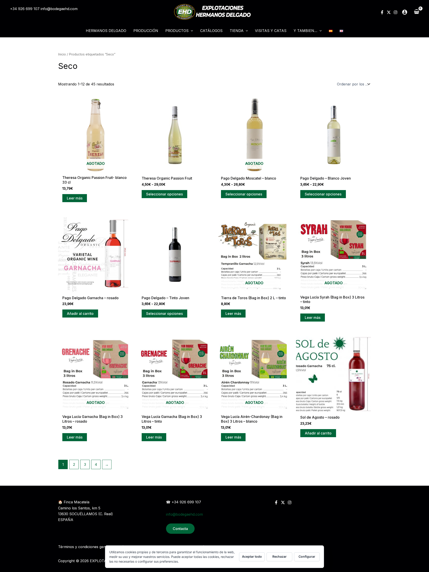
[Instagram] (395, 12)
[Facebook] (382, 12)
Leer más (74, 198)
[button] (191, 30)
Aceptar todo (252, 556)
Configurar (307, 556)
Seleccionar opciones (164, 194)
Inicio (62, 54)
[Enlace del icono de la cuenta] (404, 12)
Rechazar (279, 556)
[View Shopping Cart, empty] (416, 11)
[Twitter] (389, 12)
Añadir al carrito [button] (80, 313)
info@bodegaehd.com (59, 8)
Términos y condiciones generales (87, 546)
